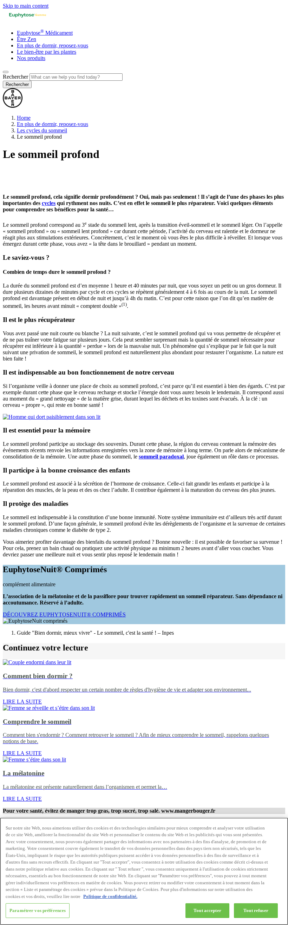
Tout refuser (255, 910)
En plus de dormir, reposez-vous (52, 45)
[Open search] (5, 72)
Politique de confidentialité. (110, 896)
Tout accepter (207, 910)
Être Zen (26, 39)
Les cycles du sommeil (42, 130)
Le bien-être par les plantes (46, 52)
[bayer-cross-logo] (12, 106)
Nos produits (31, 58)
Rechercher (15, 77)
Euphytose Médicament (45, 33)
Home (24, 118)
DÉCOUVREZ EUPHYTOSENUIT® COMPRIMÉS (64, 614)
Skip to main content (25, 6)
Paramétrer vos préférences (37, 910)
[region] (144, 871)
